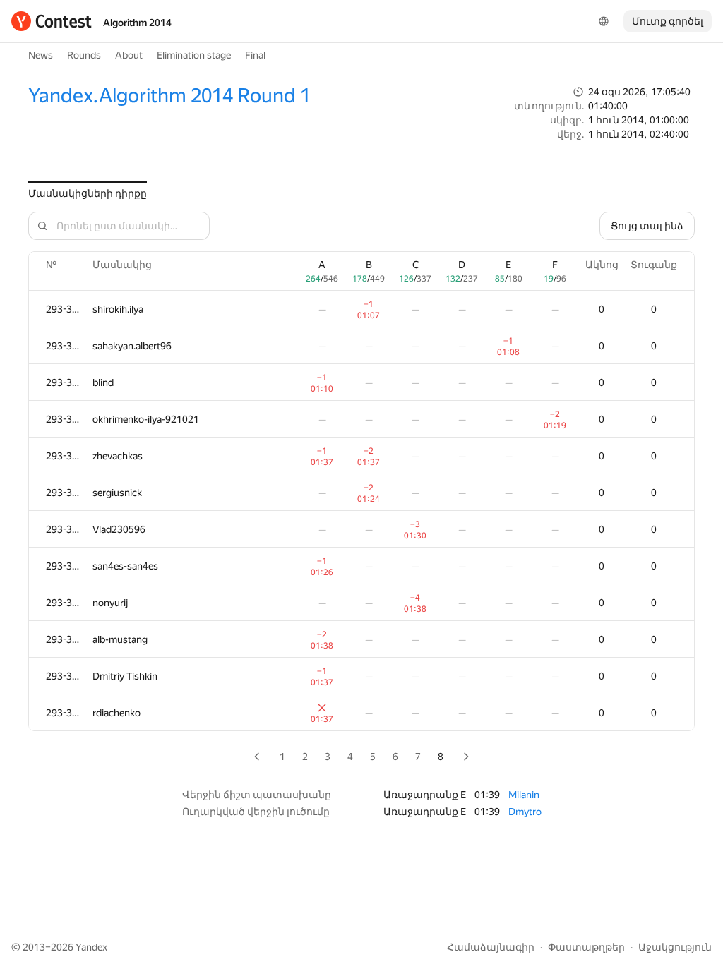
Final (255, 55)
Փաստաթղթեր (586, 947)
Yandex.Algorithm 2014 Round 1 (169, 95)
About (129, 55)
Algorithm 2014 (137, 22)
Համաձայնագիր (490, 947)
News (40, 55)
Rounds (84, 55)
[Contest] (51, 21)
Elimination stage (194, 55)
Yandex (91, 947)
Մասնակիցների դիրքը (87, 193)
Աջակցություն (675, 947)
